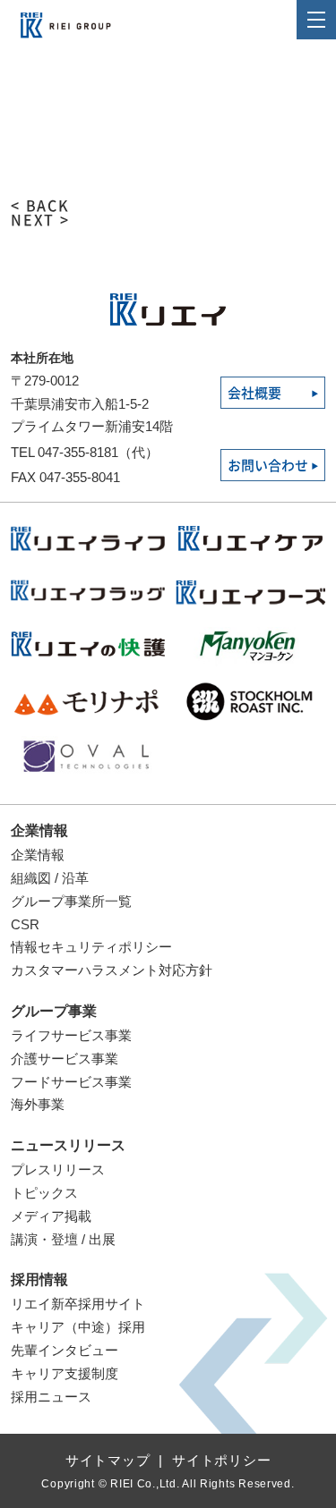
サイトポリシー (221, 1460)
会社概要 (254, 393)
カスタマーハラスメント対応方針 (111, 970)
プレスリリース (58, 1169)
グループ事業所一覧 (71, 901)
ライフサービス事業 (71, 1035)
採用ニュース (51, 1396)
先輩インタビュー (64, 1350)
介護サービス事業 (64, 1058)
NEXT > (41, 220)
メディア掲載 (51, 1216)
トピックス (44, 1192)
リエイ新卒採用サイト (78, 1303)
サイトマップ (108, 1460)
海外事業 (38, 1104)
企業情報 (39, 830)
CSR (25, 924)
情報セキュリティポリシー (91, 946)
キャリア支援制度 (64, 1373)
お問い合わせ (268, 465)
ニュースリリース (68, 1145)
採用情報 (39, 1279)
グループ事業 (54, 1011)
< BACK (41, 206)
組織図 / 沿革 (50, 877)
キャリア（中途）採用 (78, 1326)
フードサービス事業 (71, 1081)
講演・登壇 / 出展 (63, 1239)
